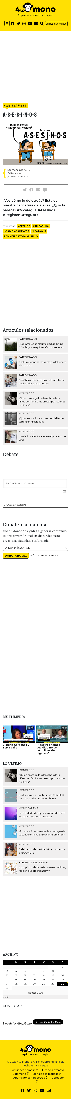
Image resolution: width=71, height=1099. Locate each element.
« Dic (6, 996)
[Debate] (45, 189)
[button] (42, 23)
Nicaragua (39, 231)
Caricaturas (15, 105)
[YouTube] (30, 23)
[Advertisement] (35, 66)
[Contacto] (36, 23)
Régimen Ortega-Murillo (21, 236)
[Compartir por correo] (38, 189)
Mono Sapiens (28, 808)
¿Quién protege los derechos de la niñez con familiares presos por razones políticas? (42, 402)
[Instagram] (24, 23)
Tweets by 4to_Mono (17, 1023)
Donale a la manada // (47, 1073)
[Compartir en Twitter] (25, 189)
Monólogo (27, 393)
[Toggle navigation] (7, 23)
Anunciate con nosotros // (30, 1077)
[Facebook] (12, 23)
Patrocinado (28, 339)
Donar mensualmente (45, 555)
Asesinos (24, 226)
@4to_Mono (14, 173)
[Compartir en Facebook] (31, 189)
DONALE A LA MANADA (56, 23)
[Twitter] (18, 23)
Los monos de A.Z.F (16, 231)
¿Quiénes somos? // (25, 1070)
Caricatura (41, 226)
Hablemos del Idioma (33, 862)
